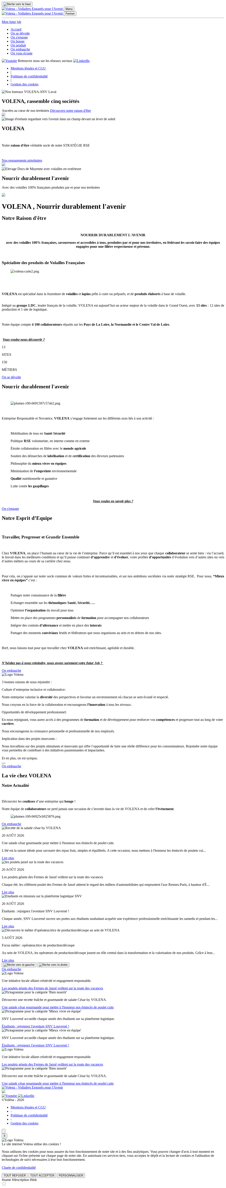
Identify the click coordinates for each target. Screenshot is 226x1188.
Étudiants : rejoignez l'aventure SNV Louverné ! (35, 1026)
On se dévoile (20, 33)
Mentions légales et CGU (28, 68)
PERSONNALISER (71, 1175)
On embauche (20, 49)
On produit (18, 45)
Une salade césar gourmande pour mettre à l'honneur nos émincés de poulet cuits (58, 1007)
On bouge (17, 41)
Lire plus (8, 858)
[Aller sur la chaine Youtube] (9, 61)
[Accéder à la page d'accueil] (33, 9)
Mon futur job (11, 22)
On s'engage (19, 37)
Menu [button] (69, 9)
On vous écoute (21, 53)
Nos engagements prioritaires (22, 160)
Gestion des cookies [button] (24, 84)
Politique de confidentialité (29, 76)
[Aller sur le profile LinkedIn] (81, 61)
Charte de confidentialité (19, 1167)
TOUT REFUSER (15, 1175)
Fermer (70, 13)
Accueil (16, 29)
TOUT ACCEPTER (42, 1175)
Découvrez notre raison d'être (70, 110)
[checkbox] (4, 1184)
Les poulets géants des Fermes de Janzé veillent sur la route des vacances (52, 988)
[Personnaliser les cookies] (3, 1131)
